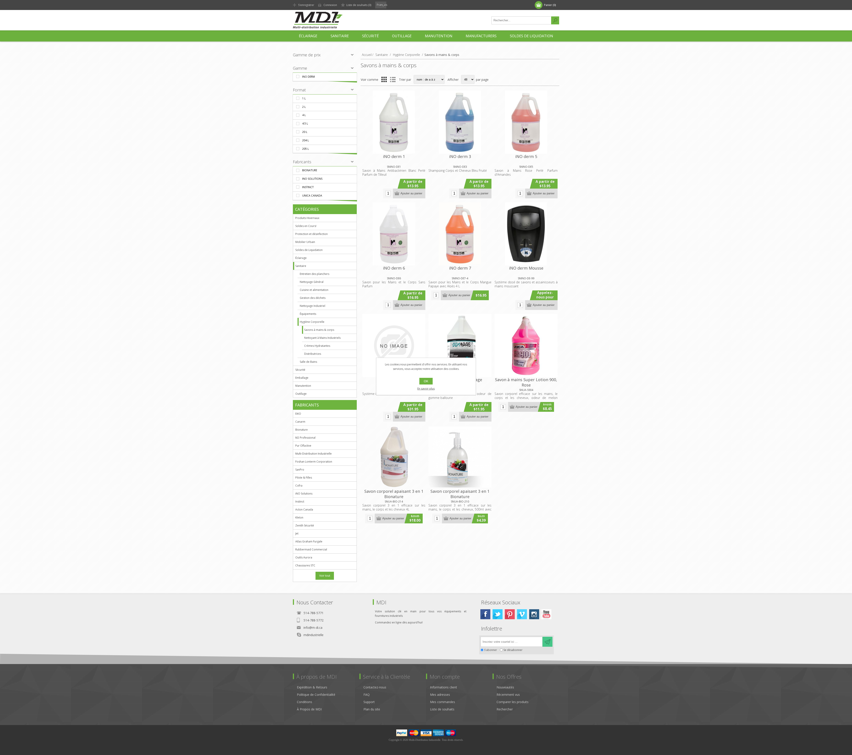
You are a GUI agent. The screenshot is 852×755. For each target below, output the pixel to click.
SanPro (299, 469)
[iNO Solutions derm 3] (459, 122)
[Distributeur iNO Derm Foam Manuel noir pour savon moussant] (526, 233)
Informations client (443, 687)
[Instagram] (534, 614)
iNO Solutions (312, 179)
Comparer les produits (513, 702)
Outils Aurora (303, 557)
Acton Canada (304, 509)
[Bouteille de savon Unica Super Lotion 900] (526, 345)
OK (426, 381)
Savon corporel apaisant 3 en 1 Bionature (393, 494)
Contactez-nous (374, 687)
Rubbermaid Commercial (311, 549)
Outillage (301, 394)
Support (369, 702)
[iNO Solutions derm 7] (459, 233)
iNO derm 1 (394, 156)
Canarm (300, 422)
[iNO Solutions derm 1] (393, 122)
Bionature (309, 170)
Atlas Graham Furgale (308, 541)
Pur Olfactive (303, 445)
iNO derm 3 (460, 156)
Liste (393, 79)
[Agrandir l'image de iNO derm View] (393, 345)
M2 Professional (305, 438)
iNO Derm (308, 77)
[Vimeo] (522, 614)
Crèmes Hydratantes (317, 346)
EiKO (298, 414)
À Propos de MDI (309, 709)
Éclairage (301, 258)
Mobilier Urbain (305, 242)
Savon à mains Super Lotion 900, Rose (526, 382)
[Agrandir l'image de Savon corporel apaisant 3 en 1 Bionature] (393, 457)
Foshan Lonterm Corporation (313, 461)
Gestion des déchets (312, 298)
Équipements (308, 314)
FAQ (366, 694)
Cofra (298, 485)
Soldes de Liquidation (309, 250)
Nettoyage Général (311, 282)
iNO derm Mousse (526, 268)
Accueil (367, 55)
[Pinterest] (510, 614)
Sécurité (300, 370)
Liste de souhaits (442, 709)
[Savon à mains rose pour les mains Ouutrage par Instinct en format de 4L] (459, 345)
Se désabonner (513, 650)
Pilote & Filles (303, 477)
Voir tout (324, 576)
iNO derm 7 (460, 268)
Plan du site (371, 709)
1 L (304, 98)
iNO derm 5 (526, 156)
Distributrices (312, 354)
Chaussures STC (305, 565)
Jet (296, 533)
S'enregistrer (306, 5)
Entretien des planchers (314, 274)
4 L (304, 115)
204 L (305, 140)
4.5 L (305, 123)
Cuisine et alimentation (314, 290)
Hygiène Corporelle (312, 322)
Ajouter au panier (411, 193)
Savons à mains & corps (319, 330)
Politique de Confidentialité (316, 694)
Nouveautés (505, 687)
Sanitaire (300, 266)
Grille (384, 79)
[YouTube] (546, 614)
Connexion (330, 5)
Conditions (304, 702)
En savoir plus (426, 388)
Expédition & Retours (312, 687)
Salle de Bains (308, 362)
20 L (304, 132)
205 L (305, 149)
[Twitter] (498, 614)
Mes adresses (440, 694)
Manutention (303, 386)
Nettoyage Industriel (312, 306)
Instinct (308, 187)
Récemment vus (508, 694)
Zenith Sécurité (304, 525)
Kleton (299, 517)
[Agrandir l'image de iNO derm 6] (393, 233)
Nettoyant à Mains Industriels (322, 338)
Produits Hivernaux (307, 218)
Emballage (301, 378)
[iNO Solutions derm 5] (526, 122)
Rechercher (555, 20)
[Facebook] (485, 614)
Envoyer (547, 642)
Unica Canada (312, 195)
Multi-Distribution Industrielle (313, 453)
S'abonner (490, 650)
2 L (304, 107)
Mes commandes (442, 702)
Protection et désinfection (311, 234)
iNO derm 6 (394, 268)
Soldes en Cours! (305, 226)
